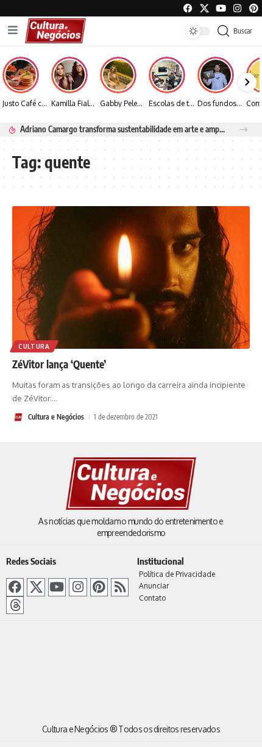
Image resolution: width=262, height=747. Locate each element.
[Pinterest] (254, 8)
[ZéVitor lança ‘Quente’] (131, 277)
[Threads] (15, 605)
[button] (243, 130)
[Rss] (120, 587)
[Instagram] (78, 587)
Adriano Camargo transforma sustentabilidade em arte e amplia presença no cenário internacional (122, 129)
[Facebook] (188, 8)
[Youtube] (221, 8)
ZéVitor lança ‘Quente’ (59, 364)
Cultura (34, 346)
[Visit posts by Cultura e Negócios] (18, 417)
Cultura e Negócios (56, 416)
